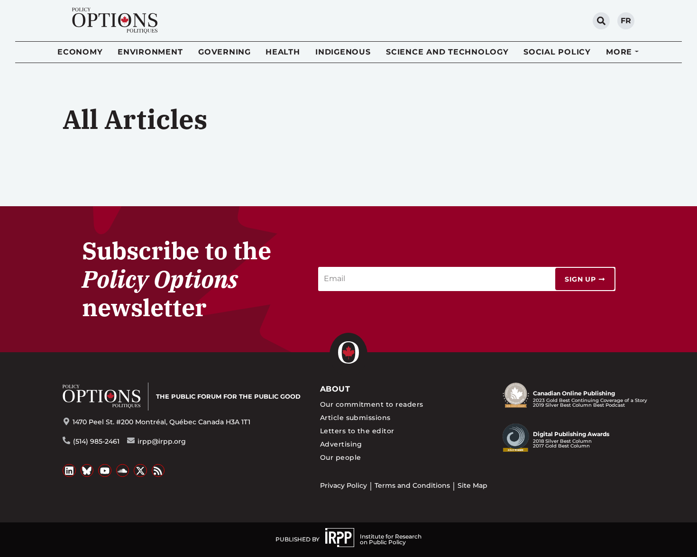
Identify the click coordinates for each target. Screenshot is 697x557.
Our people (340, 457)
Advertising (341, 444)
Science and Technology (447, 51)
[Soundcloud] (122, 470)
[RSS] (158, 470)
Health (283, 51)
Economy (79, 51)
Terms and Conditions (412, 485)
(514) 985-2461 (96, 441)
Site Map (472, 485)
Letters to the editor (357, 431)
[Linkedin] (69, 470)
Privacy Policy (343, 485)
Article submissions (355, 417)
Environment (150, 51)
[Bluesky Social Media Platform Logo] (87, 470)
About (335, 388)
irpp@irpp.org (162, 441)
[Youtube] (104, 470)
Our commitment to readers (371, 404)
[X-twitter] (140, 470)
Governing (224, 51)
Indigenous (343, 51)
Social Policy (557, 51)
